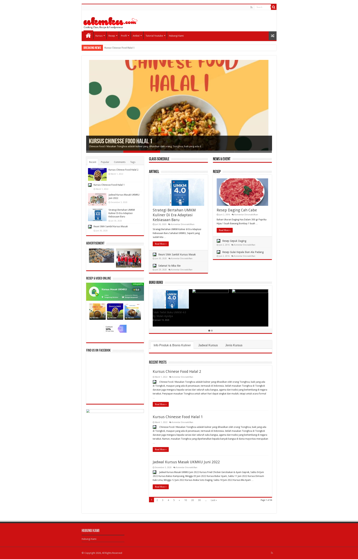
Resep (112, 35)
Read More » (161, 244)
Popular (105, 162)
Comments (119, 162)
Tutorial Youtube (154, 35)
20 (192, 500)
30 (199, 500)
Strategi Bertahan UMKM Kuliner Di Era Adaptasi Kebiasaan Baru (174, 215)
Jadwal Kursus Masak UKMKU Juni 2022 (186, 462)
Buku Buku (156, 283)
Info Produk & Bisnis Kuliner (172, 345)
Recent (92, 162)
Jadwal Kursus (208, 345)
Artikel (136, 35)
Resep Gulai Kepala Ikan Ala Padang (243, 252)
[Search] (274, 7)
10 (185, 500)
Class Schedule (159, 159)
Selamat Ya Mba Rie (169, 265)
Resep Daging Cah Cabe (237, 210)
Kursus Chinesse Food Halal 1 (119, 47)
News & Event (221, 159)
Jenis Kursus (233, 345)
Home (88, 35)
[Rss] (251, 7)
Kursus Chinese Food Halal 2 (177, 371)
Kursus (99, 35)
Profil (124, 35)
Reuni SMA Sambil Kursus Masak (177, 254)
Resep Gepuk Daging (234, 240)
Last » (214, 500)
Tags (132, 162)
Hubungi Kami (176, 35)
